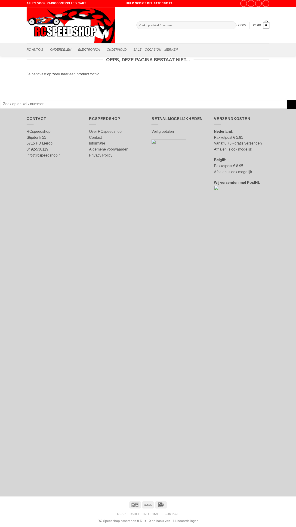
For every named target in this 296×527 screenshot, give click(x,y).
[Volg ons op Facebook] (243, 3)
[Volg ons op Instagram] (251, 3)
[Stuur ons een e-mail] (258, 3)
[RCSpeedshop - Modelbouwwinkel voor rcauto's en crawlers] (78, 25)
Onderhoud (116, 49)
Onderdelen (60, 49)
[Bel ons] (265, 3)
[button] (241, 25)
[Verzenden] (231, 25)
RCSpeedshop (128, 514)
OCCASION (153, 49)
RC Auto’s (35, 49)
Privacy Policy (100, 155)
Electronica (89, 49)
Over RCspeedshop (105, 131)
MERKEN (171, 49)
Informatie (97, 143)
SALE (137, 49)
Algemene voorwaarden (108, 149)
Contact (95, 137)
